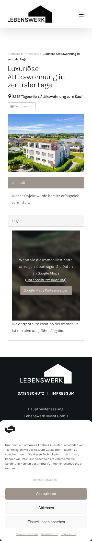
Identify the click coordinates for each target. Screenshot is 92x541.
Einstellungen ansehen (46, 522)
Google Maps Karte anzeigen (46, 290)
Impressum (68, 534)
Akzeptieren (46, 493)
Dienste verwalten (45, 480)
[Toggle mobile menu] (81, 14)
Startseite (14, 54)
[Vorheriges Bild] (13, 143)
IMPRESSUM (63, 393)
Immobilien (31, 54)
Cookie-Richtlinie (27, 534)
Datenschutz (49, 534)
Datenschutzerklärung (45, 280)
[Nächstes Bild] (78, 143)
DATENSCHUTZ (31, 393)
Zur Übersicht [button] (23, 106)
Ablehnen (46, 507)
